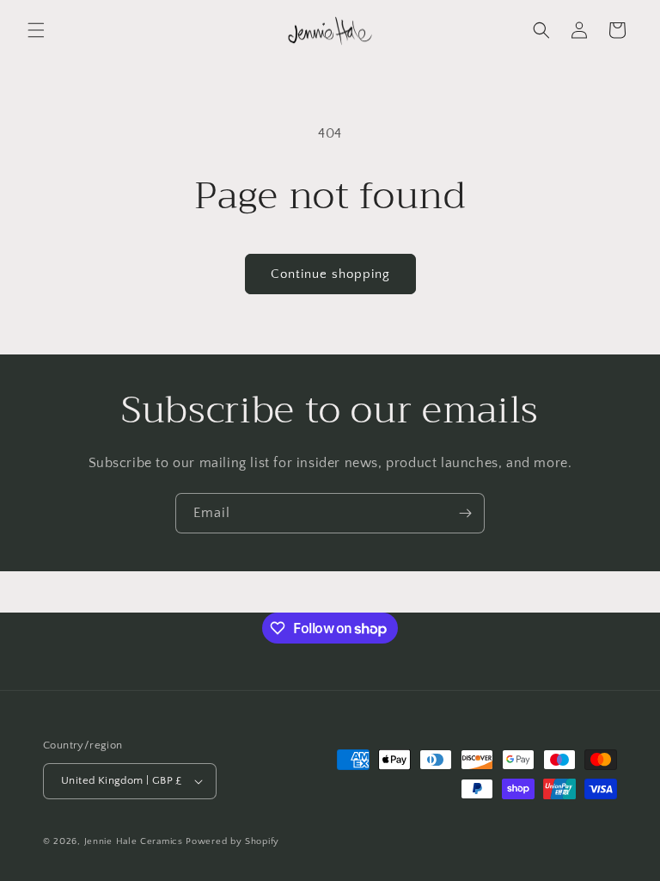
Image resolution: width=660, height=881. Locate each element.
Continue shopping (330, 274)
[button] (36, 30)
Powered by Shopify (232, 841)
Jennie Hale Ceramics (133, 841)
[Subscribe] (465, 513)
